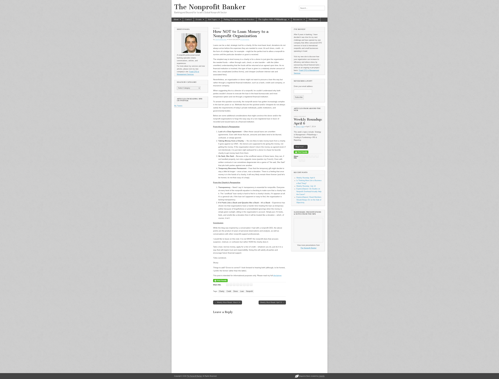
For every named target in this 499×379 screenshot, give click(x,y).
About (176, 19)
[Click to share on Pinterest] (247, 284)
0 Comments (244, 39)
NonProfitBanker (221, 39)
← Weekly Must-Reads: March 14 (227, 302)
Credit (229, 291)
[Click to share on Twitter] (234, 284)
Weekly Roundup (300, 116)
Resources (297, 19)
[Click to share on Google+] (244, 284)
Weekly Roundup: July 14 (306, 186)
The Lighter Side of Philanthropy (272, 19)
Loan (242, 291)
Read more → (301, 147)
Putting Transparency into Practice (239, 19)
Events (199, 19)
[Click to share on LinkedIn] (241, 284)
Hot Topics (212, 19)
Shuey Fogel (300, 126)
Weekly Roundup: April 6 (308, 121)
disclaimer (277, 275)
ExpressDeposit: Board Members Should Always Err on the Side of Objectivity (308, 200)
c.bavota (321, 376)
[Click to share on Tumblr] (251, 284)
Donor (235, 291)
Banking (216, 28)
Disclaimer (313, 19)
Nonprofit (249, 291)
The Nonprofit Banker (209, 7)
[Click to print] (230, 284)
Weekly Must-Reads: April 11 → (272, 302)
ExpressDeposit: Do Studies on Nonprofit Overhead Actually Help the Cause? (308, 191)
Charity (221, 291)
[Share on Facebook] (237, 284)
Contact (188, 19)
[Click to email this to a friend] (227, 284)
